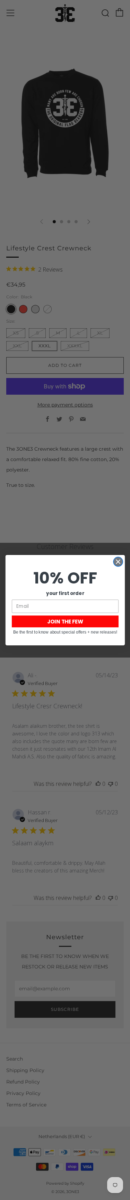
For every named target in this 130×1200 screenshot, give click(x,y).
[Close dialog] (118, 561)
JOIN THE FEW (65, 621)
